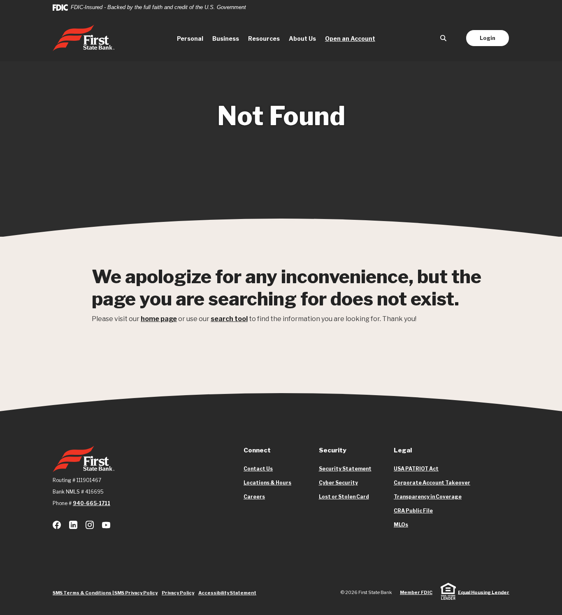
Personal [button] (190, 38)
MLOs (401, 525)
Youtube (106, 525)
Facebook (57, 525)
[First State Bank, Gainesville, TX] (83, 38)
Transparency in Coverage (428, 497)
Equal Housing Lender (483, 592)
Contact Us (258, 469)
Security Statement (345, 469)
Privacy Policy (178, 593)
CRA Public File (413, 511)
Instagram (90, 525)
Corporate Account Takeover (432, 483)
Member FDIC (416, 592)
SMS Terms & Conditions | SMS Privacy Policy (105, 593)
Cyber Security (338, 483)
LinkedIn (73, 525)
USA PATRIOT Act (416, 469)
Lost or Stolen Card (344, 497)
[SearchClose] (443, 38)
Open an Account (352, 38)
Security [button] (332, 450)
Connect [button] (257, 450)
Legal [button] (403, 450)
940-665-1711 (91, 503)
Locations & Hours (267, 483)
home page (159, 319)
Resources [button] (264, 38)
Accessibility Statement (227, 593)
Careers (254, 497)
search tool (229, 319)
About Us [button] (302, 38)
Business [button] (225, 38)
